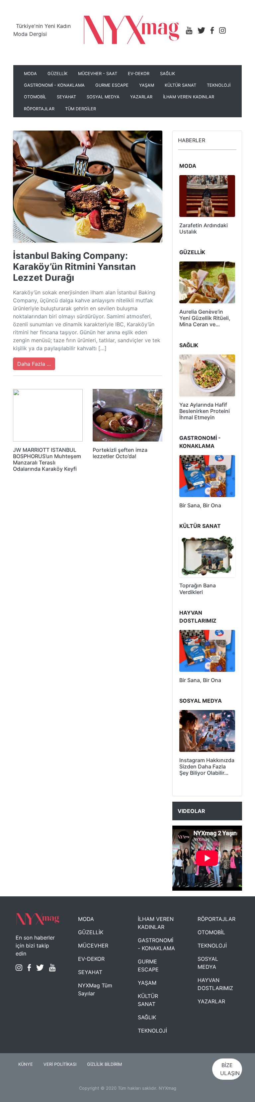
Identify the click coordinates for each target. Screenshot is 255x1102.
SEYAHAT (66, 96)
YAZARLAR (141, 96)
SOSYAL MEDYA (103, 96)
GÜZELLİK (57, 73)
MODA (30, 73)
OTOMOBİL (35, 96)
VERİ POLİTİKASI (59, 1064)
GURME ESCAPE (111, 85)
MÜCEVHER (93, 945)
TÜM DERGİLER (80, 108)
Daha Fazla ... (34, 363)
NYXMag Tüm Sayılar (95, 989)
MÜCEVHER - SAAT (97, 73)
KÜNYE (25, 1064)
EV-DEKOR (138, 73)
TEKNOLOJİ (218, 85)
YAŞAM (146, 85)
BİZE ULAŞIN (230, 1069)
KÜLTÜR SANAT (180, 85)
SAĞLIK (167, 73)
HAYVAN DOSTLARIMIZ (215, 984)
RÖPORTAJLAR (39, 108)
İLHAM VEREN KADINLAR (188, 96)
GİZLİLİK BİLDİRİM (104, 1064)
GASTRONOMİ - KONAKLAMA (54, 85)
